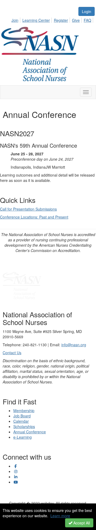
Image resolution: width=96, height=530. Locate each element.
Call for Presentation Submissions (28, 209)
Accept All (81, 522)
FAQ (87, 20)
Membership (23, 410)
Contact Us (12, 352)
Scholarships (24, 426)
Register (61, 20)
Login (86, 11)
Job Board (22, 415)
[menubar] (53, 19)
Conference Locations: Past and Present (34, 217)
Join (14, 20)
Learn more (60, 515)
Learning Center (36, 20)
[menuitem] (16, 19)
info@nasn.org (73, 344)
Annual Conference (29, 431)
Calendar (21, 421)
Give (76, 20)
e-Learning (22, 437)
